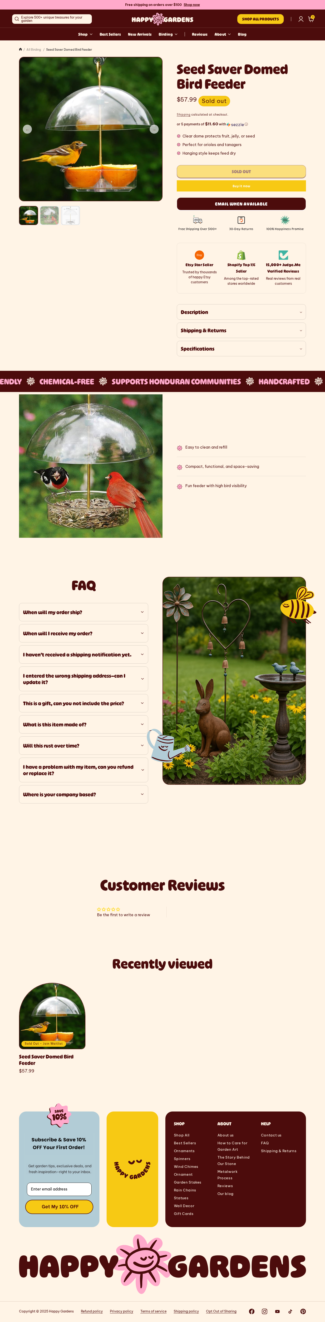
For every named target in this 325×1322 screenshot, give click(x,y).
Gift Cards (183, 1213)
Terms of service (153, 1311)
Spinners (182, 1158)
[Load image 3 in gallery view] (70, 215)
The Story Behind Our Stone (233, 1160)
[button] (311, 19)
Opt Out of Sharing (221, 1311)
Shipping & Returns (279, 1151)
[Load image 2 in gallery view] (49, 215)
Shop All (182, 1135)
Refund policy (92, 1311)
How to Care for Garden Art (232, 1146)
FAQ (265, 1143)
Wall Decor (184, 1206)
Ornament (183, 1174)
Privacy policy (121, 1311)
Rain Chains (185, 1190)
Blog (242, 34)
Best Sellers (110, 34)
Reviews (200, 34)
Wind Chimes (186, 1166)
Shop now (192, 5)
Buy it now (241, 186)
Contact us (271, 1135)
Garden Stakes (188, 1182)
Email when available (241, 204)
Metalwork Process (227, 1174)
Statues (181, 1198)
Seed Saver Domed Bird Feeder (46, 1059)
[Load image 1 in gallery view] (28, 215)
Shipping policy (186, 1311)
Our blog (225, 1193)
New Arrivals (140, 34)
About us (225, 1135)
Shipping (184, 114)
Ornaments (184, 1151)
